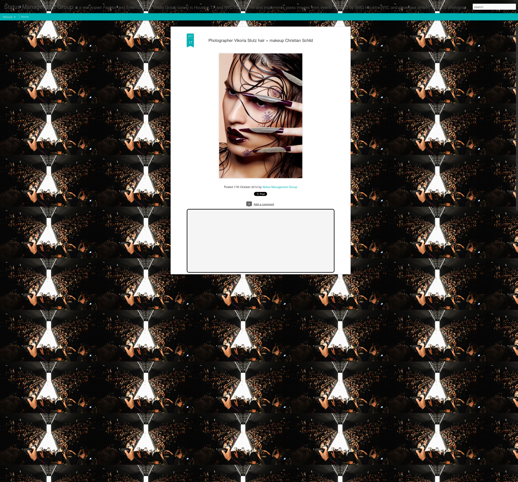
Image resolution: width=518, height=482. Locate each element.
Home (25, 17)
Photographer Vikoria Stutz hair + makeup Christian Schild (260, 40)
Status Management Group (279, 187)
